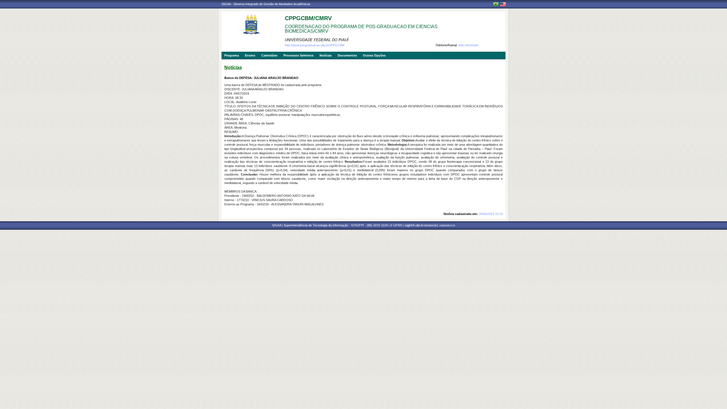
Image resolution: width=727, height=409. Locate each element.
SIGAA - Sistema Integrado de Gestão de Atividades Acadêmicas (266, 4)
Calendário (269, 55)
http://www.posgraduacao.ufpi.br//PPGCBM (314, 45)
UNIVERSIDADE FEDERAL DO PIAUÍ (316, 40)
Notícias (325, 55)
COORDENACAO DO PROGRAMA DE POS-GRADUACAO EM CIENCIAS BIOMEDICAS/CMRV (361, 29)
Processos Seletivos (298, 55)
